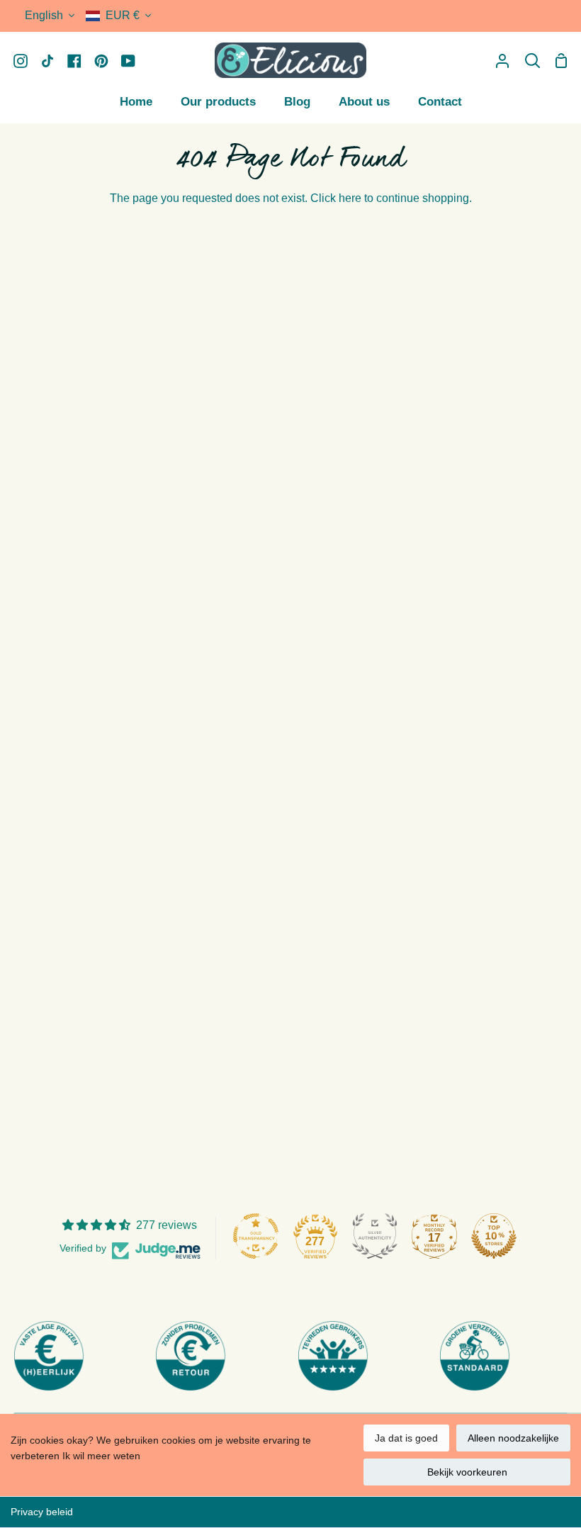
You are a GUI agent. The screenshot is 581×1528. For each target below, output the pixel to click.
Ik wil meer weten (101, 1455)
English (44, 15)
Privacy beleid (42, 1511)
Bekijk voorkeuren (467, 1472)
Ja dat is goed (406, 1438)
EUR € (123, 15)
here (350, 198)
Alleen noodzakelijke (513, 1438)
